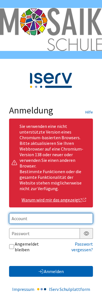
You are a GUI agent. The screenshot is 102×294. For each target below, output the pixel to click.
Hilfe (89, 112)
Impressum (23, 289)
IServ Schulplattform (69, 289)
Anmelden (54, 271)
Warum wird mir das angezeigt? (52, 200)
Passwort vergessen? (82, 246)
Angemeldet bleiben (27, 246)
